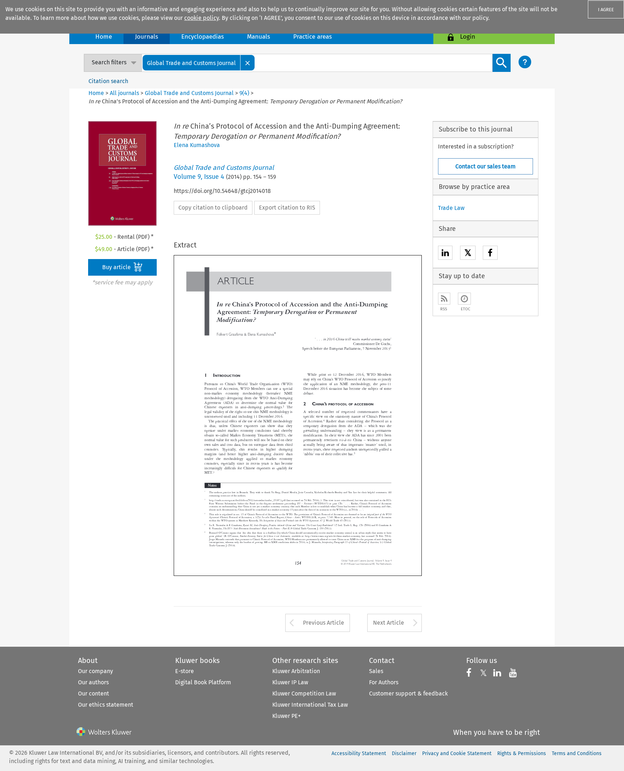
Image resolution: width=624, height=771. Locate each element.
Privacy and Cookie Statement (456, 753)
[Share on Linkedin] (445, 253)
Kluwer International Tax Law (310, 704)
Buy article (117, 267)
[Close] (247, 63)
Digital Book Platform (203, 682)
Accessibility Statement (359, 753)
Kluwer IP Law (290, 682)
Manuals (258, 36)
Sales (376, 671)
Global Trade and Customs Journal (189, 93)
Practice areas (312, 36)
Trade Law (451, 207)
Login (467, 36)
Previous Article (323, 622)
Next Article (388, 622)
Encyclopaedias (202, 36)
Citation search (108, 81)
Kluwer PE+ (286, 715)
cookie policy (201, 17)
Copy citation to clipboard (213, 207)
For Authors (383, 682)
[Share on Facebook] (490, 253)
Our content (93, 693)
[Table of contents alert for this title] (464, 299)
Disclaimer (404, 753)
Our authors (93, 682)
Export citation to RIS (287, 207)
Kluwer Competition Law (304, 693)
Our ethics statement (105, 704)
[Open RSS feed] (444, 299)
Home (103, 36)
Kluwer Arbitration (296, 671)
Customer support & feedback (408, 693)
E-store (184, 671)
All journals (125, 93)
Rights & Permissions (521, 753)
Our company (95, 671)
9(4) (244, 93)
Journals (146, 36)
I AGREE (606, 9)
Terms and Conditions (577, 753)
